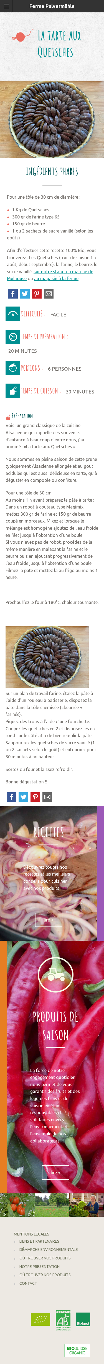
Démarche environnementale (48, 1249)
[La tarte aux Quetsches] (52, 118)
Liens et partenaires (39, 1241)
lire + (49, 919)
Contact (28, 1283)
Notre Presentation (39, 1266)
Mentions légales (31, 1234)
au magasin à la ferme (56, 278)
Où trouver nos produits (45, 1258)
